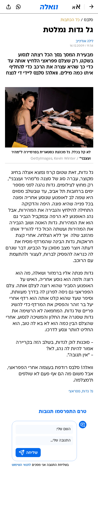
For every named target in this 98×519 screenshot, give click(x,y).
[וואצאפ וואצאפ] (18, 6)
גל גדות (87, 391)
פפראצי (74, 391)
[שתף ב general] (8, 7)
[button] (76, 7)
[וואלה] (49, 6)
